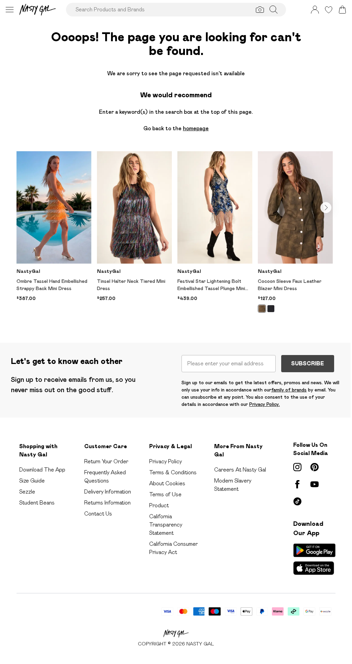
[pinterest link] (314, 467)
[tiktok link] (297, 501)
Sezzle (27, 492)
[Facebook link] (297, 484)
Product (159, 505)
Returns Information (107, 503)
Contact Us (98, 514)
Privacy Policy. (264, 404)
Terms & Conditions (173, 472)
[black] (271, 308)
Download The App (42, 470)
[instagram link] (297, 467)
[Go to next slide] (325, 207)
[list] (176, 236)
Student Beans (37, 503)
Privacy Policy (165, 461)
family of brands (289, 389)
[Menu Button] (10, 9)
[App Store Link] (314, 559)
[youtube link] (314, 484)
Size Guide (32, 481)
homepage (196, 128)
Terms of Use (165, 494)
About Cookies (167, 483)
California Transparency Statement (165, 524)
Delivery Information (107, 492)
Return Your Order (106, 461)
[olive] (262, 308)
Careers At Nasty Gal (240, 470)
